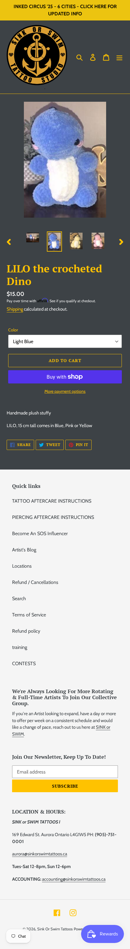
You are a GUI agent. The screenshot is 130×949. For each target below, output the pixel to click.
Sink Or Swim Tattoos (55, 928)
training (19, 647)
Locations (22, 566)
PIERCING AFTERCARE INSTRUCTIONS (53, 517)
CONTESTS (24, 663)
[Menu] (119, 57)
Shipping (15, 309)
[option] (33, 238)
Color (13, 330)
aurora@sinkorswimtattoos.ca (39, 854)
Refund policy (26, 631)
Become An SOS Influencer (40, 533)
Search (19, 598)
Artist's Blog (24, 550)
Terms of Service (29, 615)
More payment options (65, 391)
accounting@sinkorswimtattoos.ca (74, 879)
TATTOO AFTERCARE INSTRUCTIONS (51, 501)
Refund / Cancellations (35, 582)
